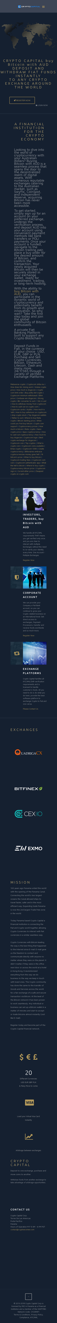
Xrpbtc (29, 409)
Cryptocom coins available (33, 446)
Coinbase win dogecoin (26, 398)
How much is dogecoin (26, 390)
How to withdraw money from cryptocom (29, 404)
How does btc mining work (22, 387)
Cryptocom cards (18, 409)
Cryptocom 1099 (30, 449)
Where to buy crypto (35, 465)
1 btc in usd (41, 401)
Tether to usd (17, 418)
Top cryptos (30, 443)
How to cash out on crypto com (25, 407)
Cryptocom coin (17, 443)
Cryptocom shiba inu (35, 384)
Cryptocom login (30, 437)
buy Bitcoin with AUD (26, 292)
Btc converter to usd (26, 401)
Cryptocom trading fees (20, 460)
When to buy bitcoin (32, 457)
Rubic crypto (30, 429)
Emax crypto (16, 449)
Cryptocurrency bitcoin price (22, 468)
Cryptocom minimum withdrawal (24, 395)
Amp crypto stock (19, 415)
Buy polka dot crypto (33, 393)
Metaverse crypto (18, 384)
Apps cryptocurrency (31, 432)
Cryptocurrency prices (28, 426)
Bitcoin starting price (26, 421)
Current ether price (26, 471)
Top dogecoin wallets (37, 415)
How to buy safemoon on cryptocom (31, 412)
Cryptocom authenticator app (28, 463)
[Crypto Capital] (28, 7)
